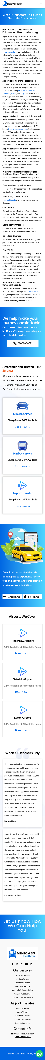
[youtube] (26, 964)
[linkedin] (31, 964)
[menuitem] (22, 975)
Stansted (6, 93)
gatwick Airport (23, 1015)
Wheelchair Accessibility (22, 990)
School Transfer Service (22, 997)
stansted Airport (22, 1023)
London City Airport (22, 1019)
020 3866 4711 (23, 1037)
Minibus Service (22, 979)
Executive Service (22, 986)
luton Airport (22, 1012)
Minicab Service (23, 975)
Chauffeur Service (22, 982)
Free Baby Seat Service (22, 994)
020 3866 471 (35, 291)
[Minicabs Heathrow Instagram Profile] (22, 964)
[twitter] (17, 964)
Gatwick (32, 90)
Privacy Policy (33, 1053)
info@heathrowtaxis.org (23, 1033)
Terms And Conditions (15, 1053)
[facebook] (12, 964)
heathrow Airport (22, 1008)
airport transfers (9, 52)
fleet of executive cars (17, 129)
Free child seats (9, 200)
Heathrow (22, 90)
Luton (13, 93)
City (22, 93)
